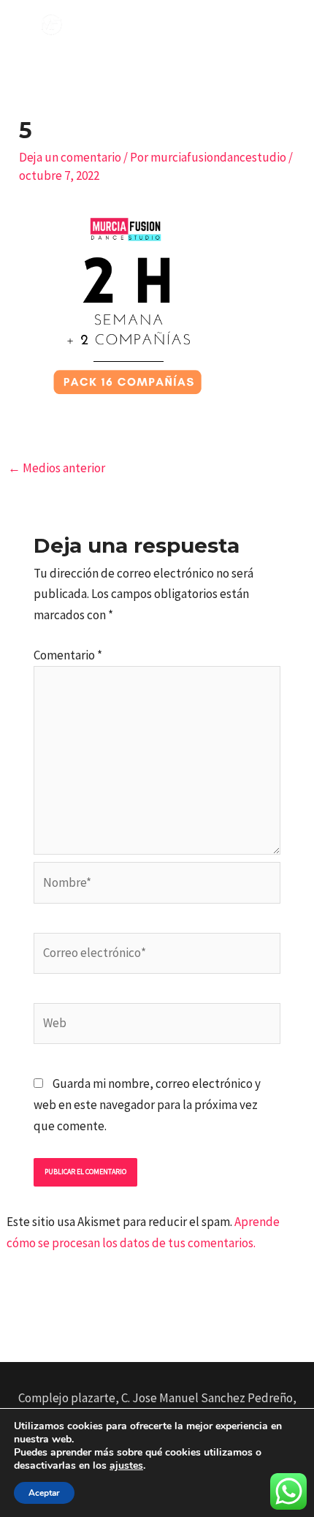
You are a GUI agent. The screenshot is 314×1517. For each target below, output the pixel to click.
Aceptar (44, 1493)
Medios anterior (56, 468)
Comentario (68, 655)
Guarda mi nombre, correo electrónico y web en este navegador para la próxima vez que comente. (147, 1104)
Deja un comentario (70, 157)
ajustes (126, 1465)
